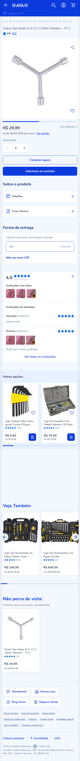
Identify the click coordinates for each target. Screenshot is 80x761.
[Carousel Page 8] (50, 583)
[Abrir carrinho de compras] (73, 5)
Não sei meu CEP (17, 257)
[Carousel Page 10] (63, 583)
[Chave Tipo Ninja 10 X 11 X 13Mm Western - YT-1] (21, 627)
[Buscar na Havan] (54, 5)
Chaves (65, 21)
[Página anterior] (6, 5)
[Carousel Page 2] (10, 583)
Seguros (32, 719)
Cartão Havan (46, 719)
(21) (18, 656)
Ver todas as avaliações (40, 357)
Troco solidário (11, 725)
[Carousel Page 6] (36, 583)
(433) (18, 560)
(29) (19, 427)
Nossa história (11, 713)
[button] (21, 121)
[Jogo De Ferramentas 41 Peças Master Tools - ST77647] (21, 531)
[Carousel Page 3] (17, 583)
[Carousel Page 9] (56, 583)
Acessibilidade (40, 738)
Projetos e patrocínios (32, 725)
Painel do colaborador (14, 719)
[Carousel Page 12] (76, 583)
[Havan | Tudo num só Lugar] (20, 5)
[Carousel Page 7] (43, 583)
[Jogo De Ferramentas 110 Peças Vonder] (60, 531)
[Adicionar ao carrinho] (32, 437)
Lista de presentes (30, 713)
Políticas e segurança (13, 738)
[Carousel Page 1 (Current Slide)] (4, 583)
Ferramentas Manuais (47, 21)
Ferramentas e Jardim (22, 21)
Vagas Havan (48, 713)
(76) (57, 560)
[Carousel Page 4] (23, 583)
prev (4, 537)
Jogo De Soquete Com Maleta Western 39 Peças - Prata (58, 424)
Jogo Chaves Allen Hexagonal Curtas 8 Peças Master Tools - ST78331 (19, 424)
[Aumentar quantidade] (24, 148)
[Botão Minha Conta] (63, 5)
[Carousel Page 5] (30, 583)
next (75, 537)
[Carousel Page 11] (69, 583)
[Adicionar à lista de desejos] (72, 110)
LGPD (57, 738)
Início (6, 21)
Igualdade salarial (64, 719)
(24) (57, 427)
